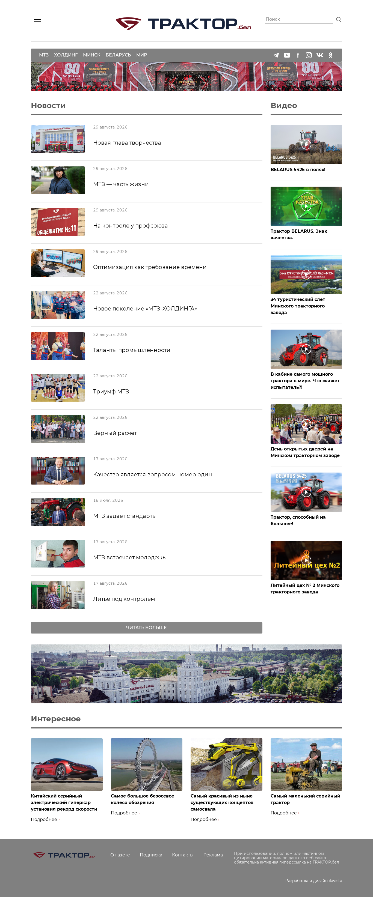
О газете (120, 855)
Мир (141, 55)
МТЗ (44, 55)
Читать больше (146, 627)
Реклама (213, 855)
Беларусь (118, 55)
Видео (284, 105)
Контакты (183, 855)
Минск (91, 55)
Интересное (56, 718)
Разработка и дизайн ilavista (313, 881)
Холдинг (66, 55)
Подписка (151, 855)
